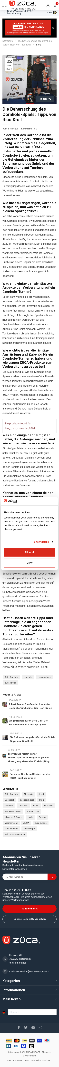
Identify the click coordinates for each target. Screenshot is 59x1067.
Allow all (29, 552)
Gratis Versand (15, 11)
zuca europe (41, 823)
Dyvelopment (29, 1055)
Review (42, 817)
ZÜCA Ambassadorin (15, 834)
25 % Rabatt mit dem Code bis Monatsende (28, 27)
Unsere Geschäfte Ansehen (29, 919)
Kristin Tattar (33, 811)
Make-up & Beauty (13, 817)
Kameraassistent (13, 811)
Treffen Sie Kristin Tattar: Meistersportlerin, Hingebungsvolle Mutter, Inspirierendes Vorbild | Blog (28, 757)
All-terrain (28, 794)
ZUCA (26, 823)
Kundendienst (29, 908)
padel (30, 817)
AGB (9, 1060)
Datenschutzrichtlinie (40, 1060)
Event (36, 805)
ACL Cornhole (11, 677)
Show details (41, 541)
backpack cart (27, 800)
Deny (29, 562)
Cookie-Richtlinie (21, 1060)
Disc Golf (23, 805)
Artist (41, 794)
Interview (48, 805)
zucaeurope (10, 682)
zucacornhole (44, 677)
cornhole (28, 677)
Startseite (7, 41)
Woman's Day (11, 823)
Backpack (9, 800)
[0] (55, 5)
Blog (38, 44)
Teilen (43, 98)
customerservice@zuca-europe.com (29, 971)
